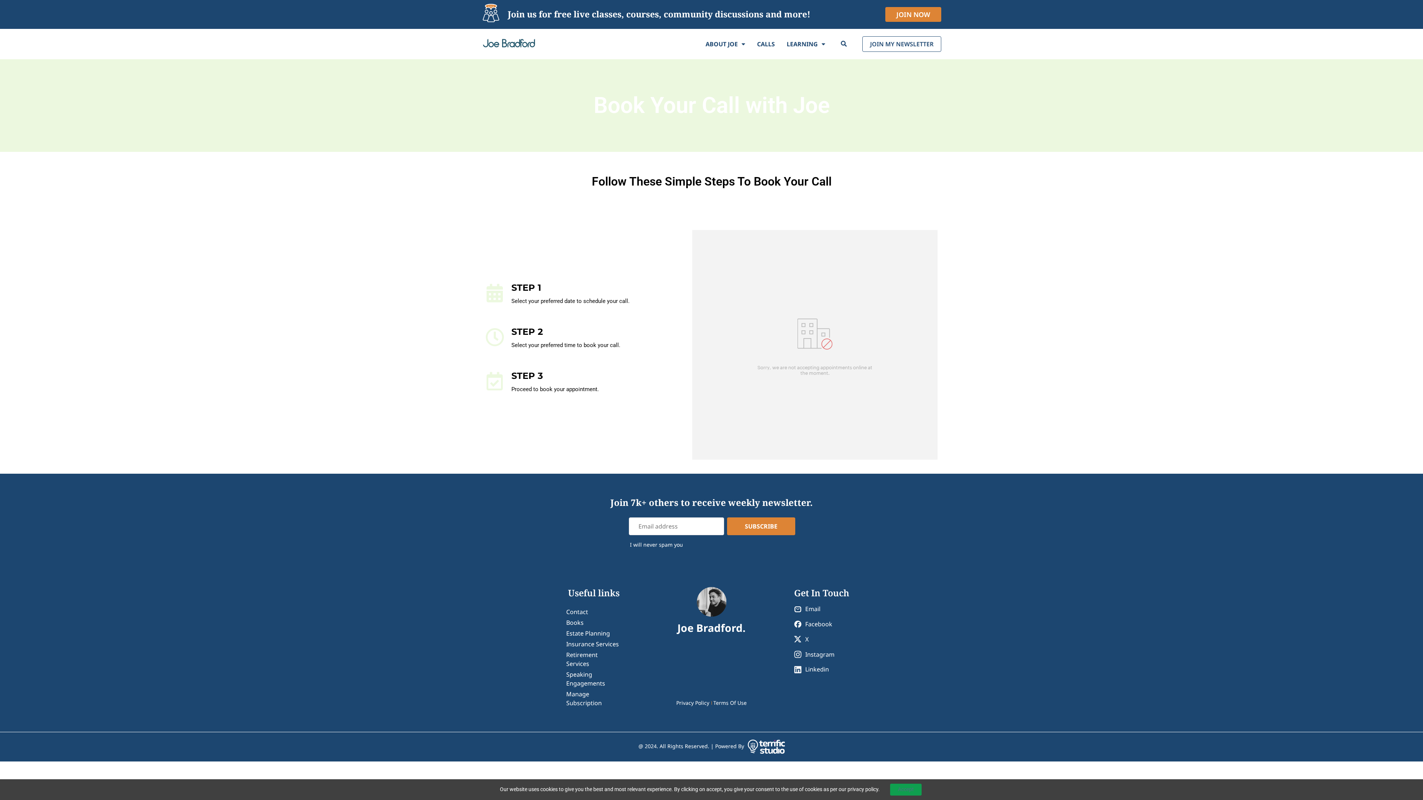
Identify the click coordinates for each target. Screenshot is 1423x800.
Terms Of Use (730, 702)
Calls (766, 44)
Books (575, 623)
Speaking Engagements (585, 678)
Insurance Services (592, 644)
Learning (802, 44)
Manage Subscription (584, 698)
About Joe (722, 44)
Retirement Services (582, 659)
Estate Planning (588, 633)
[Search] (843, 44)
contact (577, 612)
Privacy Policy (692, 702)
